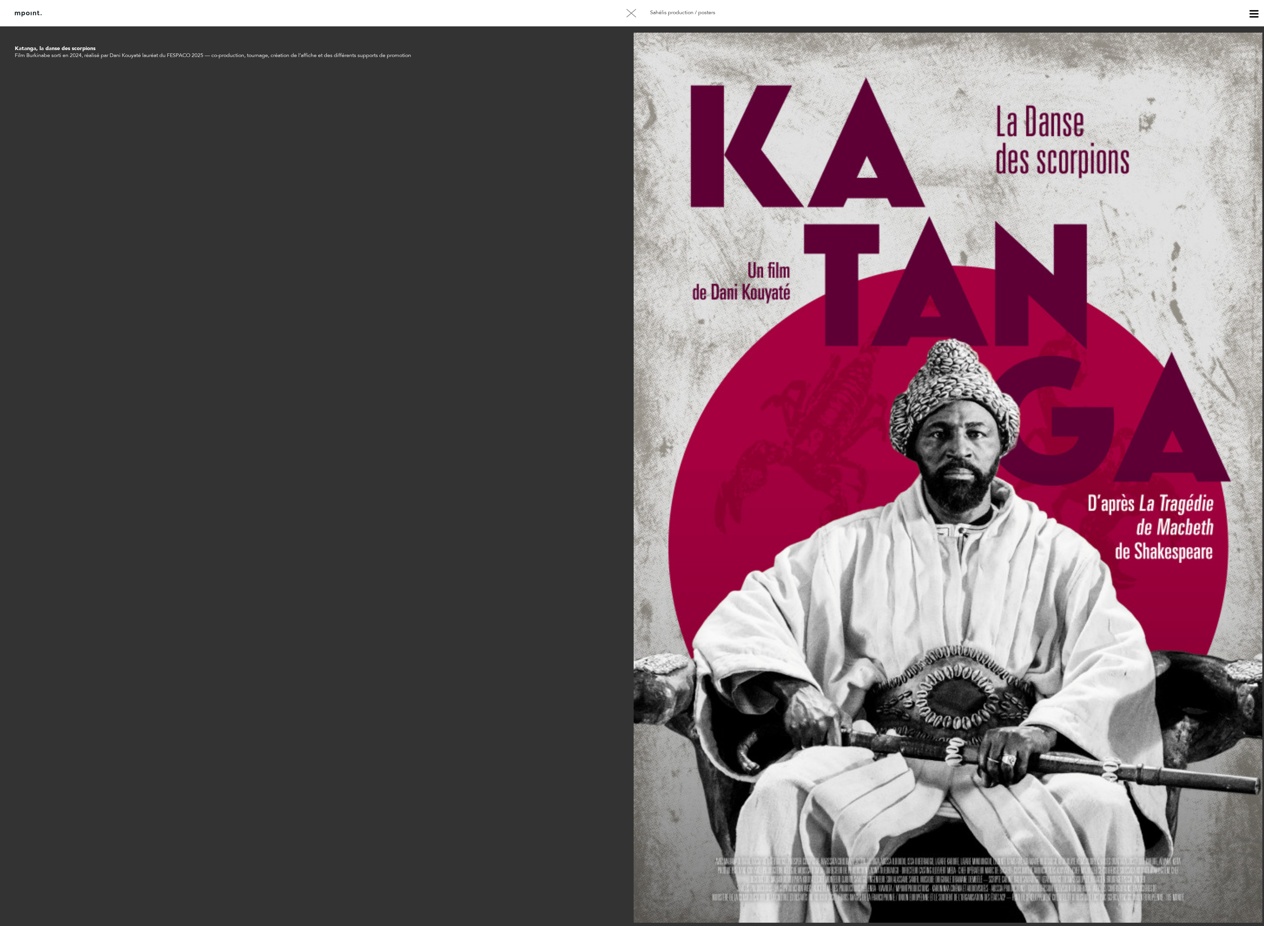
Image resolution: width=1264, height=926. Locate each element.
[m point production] (28, 13)
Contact (114, 13)
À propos (81, 13)
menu (1254, 15)
